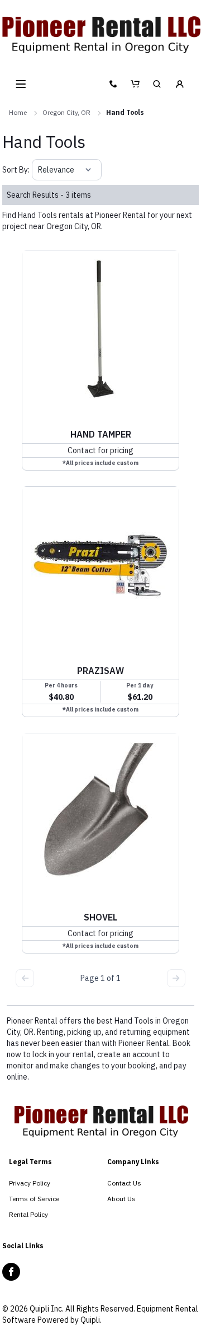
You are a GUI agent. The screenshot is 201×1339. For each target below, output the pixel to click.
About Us (121, 1198)
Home (18, 112)
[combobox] (39, 169)
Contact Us (124, 1183)
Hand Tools (125, 112)
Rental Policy (28, 1214)
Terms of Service (34, 1198)
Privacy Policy (29, 1183)
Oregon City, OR (66, 112)
